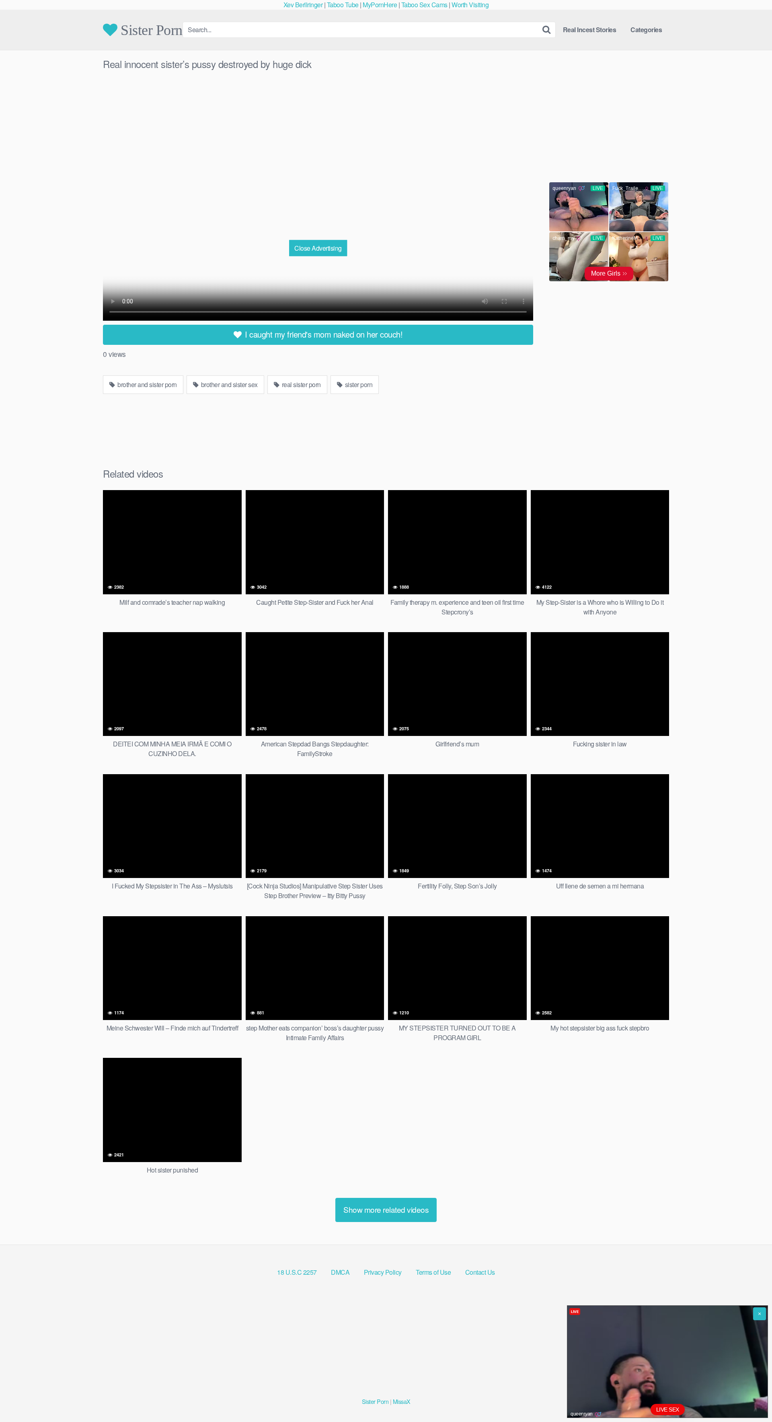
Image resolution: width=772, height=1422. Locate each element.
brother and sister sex (228, 384)
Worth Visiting (470, 4)
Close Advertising (318, 247)
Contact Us (480, 1272)
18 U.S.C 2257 (297, 1272)
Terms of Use (433, 1272)
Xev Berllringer (303, 4)
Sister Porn (150, 30)
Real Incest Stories (589, 29)
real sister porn (300, 384)
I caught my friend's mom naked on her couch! (323, 334)
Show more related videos (386, 1209)
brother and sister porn (146, 384)
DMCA (340, 1272)
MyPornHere (380, 4)
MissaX (402, 1401)
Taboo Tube (343, 4)
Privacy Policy (383, 1272)
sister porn (357, 384)
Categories (646, 29)
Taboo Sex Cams (424, 4)
